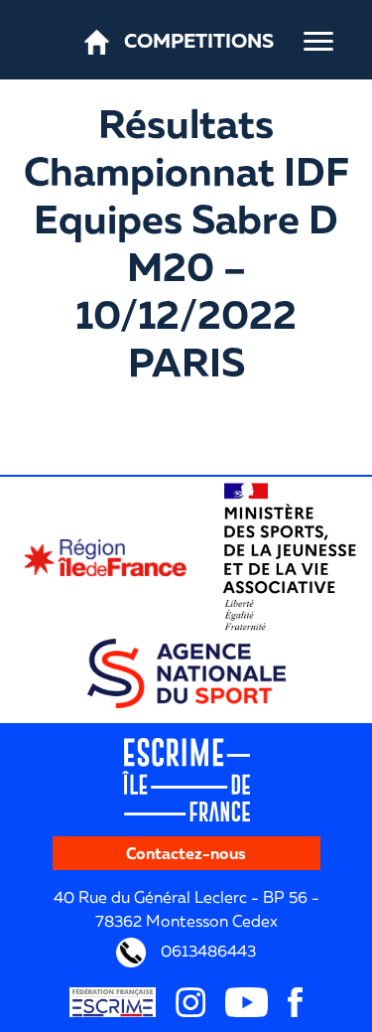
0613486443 (206, 950)
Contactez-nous (186, 853)
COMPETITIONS (199, 40)
